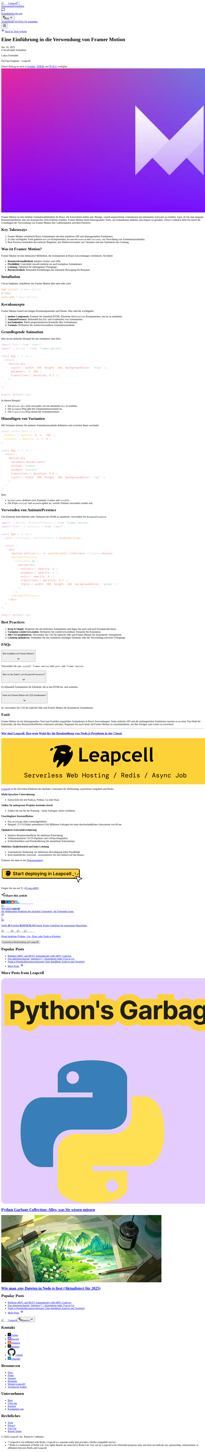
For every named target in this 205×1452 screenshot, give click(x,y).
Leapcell (5, 789)
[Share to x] (2, 902)
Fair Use (12, 1428)
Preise (16, 6)
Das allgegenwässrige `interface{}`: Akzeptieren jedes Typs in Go (41, 958)
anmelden (25, 21)
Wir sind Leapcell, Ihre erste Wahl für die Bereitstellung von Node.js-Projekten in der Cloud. (61, 733)
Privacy (11, 1425)
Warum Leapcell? (16, 1384)
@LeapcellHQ (31, 888)
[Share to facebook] (6, 902)
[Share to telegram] (15, 902)
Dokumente (7, 6)
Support (12, 1378)
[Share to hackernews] (25, 902)
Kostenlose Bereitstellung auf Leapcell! (21, 942)
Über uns (12, 1403)
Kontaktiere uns (16, 1409)
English (31, 66)
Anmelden (6, 21)
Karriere (12, 1406)
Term (10, 1422)
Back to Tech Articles (16, 31)
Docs (10, 1372)
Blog (21, 6)
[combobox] (7, 17)
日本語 (40, 66)
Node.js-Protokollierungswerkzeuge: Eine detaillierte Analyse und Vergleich (46, 961)
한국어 (53, 66)
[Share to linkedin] (9, 902)
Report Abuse (15, 1431)
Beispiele (12, 1381)
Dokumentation (34, 860)
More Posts (14, 966)
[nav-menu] (4, 25)
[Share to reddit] (12, 902)
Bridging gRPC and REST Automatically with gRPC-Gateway (40, 956)
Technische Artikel (17, 1387)
